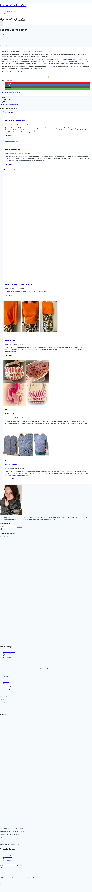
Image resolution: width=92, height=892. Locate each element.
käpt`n (3, 34)
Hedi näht (2, 702)
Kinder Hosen (6, 656)
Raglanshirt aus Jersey (6, 98)
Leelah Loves (3, 699)
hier (67, 66)
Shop (5, 13)
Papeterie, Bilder (7, 654)
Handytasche (13, 92)
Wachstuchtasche (12, 149)
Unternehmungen (7, 686)
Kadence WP (31, 877)
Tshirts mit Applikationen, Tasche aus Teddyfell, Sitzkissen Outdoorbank (22, 650)
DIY (1, 25)
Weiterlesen (9, 135)
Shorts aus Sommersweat (15, 121)
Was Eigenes (3, 696)
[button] (8, 83)
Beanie (4, 92)
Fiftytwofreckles (4, 693)
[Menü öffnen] (1, 23)
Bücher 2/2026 (7, 658)
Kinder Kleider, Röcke (9, 652)
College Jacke (11, 464)
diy (8, 92)
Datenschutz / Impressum (10, 11)
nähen (18, 92)
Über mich (6, 15)
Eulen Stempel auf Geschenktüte (18, 284)
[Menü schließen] (0, 883)
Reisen (5, 680)
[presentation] (47, 112)
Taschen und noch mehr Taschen (9, 103)
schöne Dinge (6, 682)
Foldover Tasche (12, 414)
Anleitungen (6, 676)
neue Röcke (10, 340)
